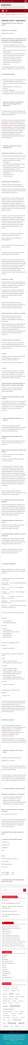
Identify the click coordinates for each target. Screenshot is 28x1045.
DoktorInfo (6, 5)
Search (24, 890)
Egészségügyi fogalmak (7, 961)
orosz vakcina (13, 1013)
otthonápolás (20, 1013)
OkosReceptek (8, 923)
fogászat (5, 1002)
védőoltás (5, 1026)
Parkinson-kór (14, 1015)
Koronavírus (4, 969)
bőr (2, 123)
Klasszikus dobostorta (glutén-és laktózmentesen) (13, 946)
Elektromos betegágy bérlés (8, 963)
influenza (10, 1002)
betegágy (13, 990)
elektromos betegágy (20, 996)
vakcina (21, 1023)
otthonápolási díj (6, 1015)
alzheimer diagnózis (15, 986)
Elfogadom (8, 1042)
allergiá (22, 127)
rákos (4, 1019)
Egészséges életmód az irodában (9, 911)
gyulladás (5, 123)
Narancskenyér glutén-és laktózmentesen (11, 940)
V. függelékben (11, 734)
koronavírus (15, 1006)
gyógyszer (10, 127)
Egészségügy (5, 959)
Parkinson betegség (15, 1017)
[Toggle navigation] (6, 10)
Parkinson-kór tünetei (6, 1017)
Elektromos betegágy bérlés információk (11, 903)
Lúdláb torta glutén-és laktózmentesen (10, 935)
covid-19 (17, 994)
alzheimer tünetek (6, 990)
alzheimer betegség (6, 986)
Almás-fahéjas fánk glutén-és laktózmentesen (12, 944)
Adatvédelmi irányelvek (18, 1042)
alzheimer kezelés (14, 988)
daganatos (5, 996)
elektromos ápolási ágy (7, 998)
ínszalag (23, 1026)
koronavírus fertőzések (8, 1009)
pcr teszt (22, 1017)
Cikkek (3, 957)
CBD (18, 990)
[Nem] (26, 1039)
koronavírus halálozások (8, 1011)
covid (11, 994)
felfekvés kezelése (6, 1000)
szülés (4, 1023)
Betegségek (4, 955)
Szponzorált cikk (17, 1020)
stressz (8, 1019)
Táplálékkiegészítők (6, 973)
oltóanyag (22, 1011)
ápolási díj (17, 1026)
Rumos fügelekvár (6, 933)
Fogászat (4, 967)
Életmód (4, 965)
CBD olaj (5, 994)
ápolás (11, 1026)
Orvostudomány (5, 971)
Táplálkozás (4, 975)
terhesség (12, 1023)
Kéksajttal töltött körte (7, 931)
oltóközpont (5, 1013)
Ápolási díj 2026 (5, 900)
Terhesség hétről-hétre (7, 977)
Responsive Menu (25, 1)
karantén (5, 1006)
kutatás (16, 1011)
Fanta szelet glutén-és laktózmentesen (11, 937)
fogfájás (14, 1000)
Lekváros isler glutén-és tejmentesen (10, 926)
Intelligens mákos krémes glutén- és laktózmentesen (14, 942)
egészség (11, 996)
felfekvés (16, 998)
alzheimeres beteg (6, 988)
